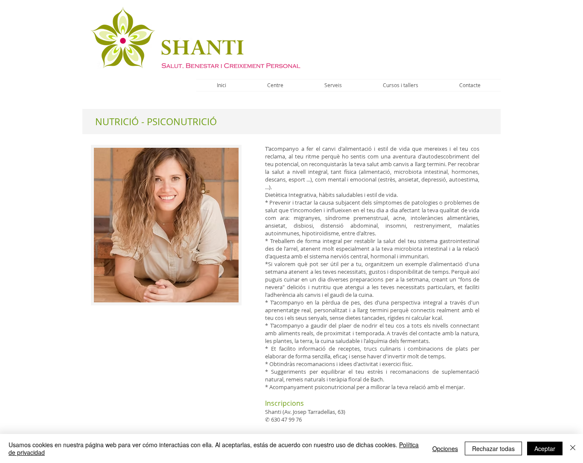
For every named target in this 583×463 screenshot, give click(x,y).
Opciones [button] (445, 448)
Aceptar (544, 448)
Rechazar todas (493, 448)
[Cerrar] (573, 448)
